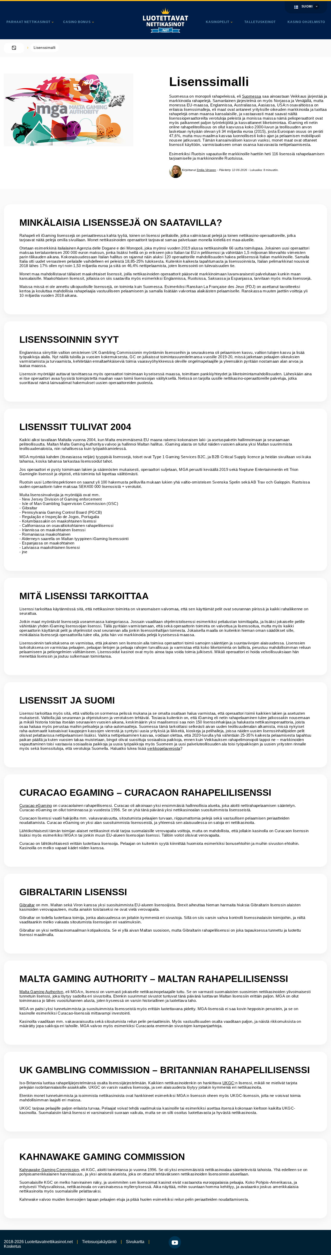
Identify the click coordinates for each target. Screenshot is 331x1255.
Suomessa (251, 96)
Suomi (307, 6)
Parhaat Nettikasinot (28, 22)
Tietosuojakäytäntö (99, 1242)
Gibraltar (27, 905)
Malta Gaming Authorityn (41, 991)
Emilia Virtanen (206, 170)
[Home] (14, 48)
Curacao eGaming (35, 805)
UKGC (228, 1083)
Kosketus (12, 1246)
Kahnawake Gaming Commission (49, 1169)
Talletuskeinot (260, 22)
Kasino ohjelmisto (306, 22)
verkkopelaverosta (163, 748)
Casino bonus (77, 22)
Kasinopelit (218, 22)
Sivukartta (135, 1242)
